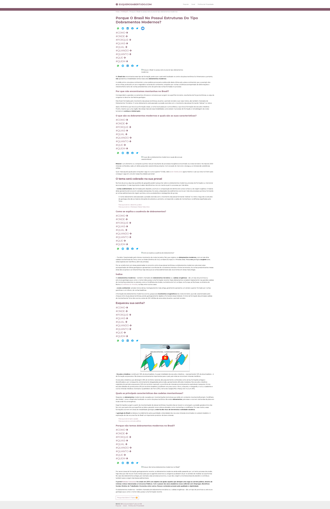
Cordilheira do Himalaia (130, 284)
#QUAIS (121, 43)
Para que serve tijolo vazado (128, 419)
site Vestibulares (176, 172)
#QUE (120, 57)
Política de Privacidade (206, 4)
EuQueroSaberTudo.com (135, 4)
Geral (193, 4)
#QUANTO (122, 54)
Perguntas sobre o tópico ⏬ (127, 497)
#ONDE (120, 36)
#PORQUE (122, 39)
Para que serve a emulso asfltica (130, 421)
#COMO (121, 32)
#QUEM (121, 61)
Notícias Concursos (129, 482)
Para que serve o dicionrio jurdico (130, 205)
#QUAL (120, 47)
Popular (186, 4)
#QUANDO (122, 50)
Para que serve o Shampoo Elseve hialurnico (134, 207)
